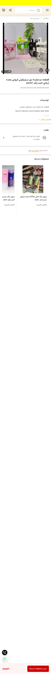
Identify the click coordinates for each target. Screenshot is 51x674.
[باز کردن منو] (47, 10)
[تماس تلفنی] (4, 652)
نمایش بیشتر (46, 119)
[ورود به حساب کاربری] (10, 10)
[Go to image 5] (2, 71)
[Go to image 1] (9, 71)
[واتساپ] (4, 658)
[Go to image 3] (5, 71)
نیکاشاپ (46, 18)
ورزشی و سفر (34, 18)
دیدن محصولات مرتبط (38, 668)
